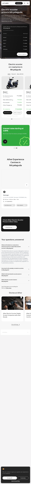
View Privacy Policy (15, 480)
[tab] (15, 246)
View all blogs (14, 324)
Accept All (9, 478)
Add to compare (17, 112)
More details (20, 205)
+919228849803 (8, 201)
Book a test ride (7, 112)
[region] (15, 178)
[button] (24, 3)
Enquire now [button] (19, 3)
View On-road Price (22, 54)
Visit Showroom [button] (8, 205)
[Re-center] (26, 184)
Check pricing (8, 227)
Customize (23, 478)
